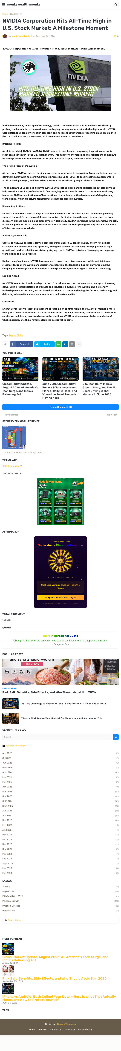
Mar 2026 (60, 777)
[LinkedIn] (65, 344)
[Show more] (79, 344)
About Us (42, 1029)
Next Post (112, 415)
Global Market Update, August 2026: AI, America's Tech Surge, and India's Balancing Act (20, 389)
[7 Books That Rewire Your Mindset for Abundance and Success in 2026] (10, 718)
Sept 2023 (60, 863)
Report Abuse (14, 920)
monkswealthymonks (23, 4)
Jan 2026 (60, 786)
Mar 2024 (60, 854)
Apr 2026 (60, 772)
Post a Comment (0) (60, 407)
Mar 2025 (60, 834)
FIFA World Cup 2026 (60, 896)
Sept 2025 (60, 806)
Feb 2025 (60, 839)
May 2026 (60, 767)
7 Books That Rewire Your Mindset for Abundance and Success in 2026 (62, 718)
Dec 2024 (60, 849)
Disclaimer (69, 1029)
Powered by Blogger (16, 746)
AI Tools (60, 886)
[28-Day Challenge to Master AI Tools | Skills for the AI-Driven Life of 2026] (10, 703)
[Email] (72, 344)
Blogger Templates (66, 1024)
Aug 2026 (60, 753)
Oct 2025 (60, 801)
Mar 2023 (60, 868)
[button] (3, 4)
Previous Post (11, 415)
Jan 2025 (60, 844)
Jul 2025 (60, 815)
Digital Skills (16, 14)
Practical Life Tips (60, 906)
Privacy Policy (85, 1029)
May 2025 (60, 825)
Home (5, 14)
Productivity (60, 910)
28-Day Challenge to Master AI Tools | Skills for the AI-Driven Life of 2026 (63, 703)
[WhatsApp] (58, 344)
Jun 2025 (60, 820)
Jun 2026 (60, 762)
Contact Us (55, 1029)
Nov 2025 (60, 796)
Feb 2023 (60, 873)
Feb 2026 (60, 782)
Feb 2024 (60, 858)
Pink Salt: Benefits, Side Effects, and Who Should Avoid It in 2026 (49, 692)
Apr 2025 (60, 830)
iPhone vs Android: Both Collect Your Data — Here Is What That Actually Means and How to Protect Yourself (59, 998)
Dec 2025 (60, 791)
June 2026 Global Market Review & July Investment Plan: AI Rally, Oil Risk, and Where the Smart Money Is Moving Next (59, 390)
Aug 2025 (60, 810)
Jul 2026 (60, 758)
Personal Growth (60, 901)
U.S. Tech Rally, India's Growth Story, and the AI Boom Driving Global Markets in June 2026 (99, 389)
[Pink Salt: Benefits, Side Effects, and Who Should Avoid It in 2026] (60, 672)
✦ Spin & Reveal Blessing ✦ (60, 597)
